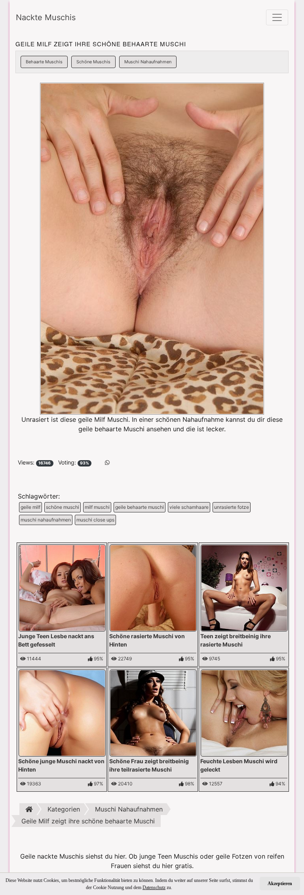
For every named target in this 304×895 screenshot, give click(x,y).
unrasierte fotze (231, 507)
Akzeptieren (280, 883)
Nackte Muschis (46, 17)
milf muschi (97, 507)
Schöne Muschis (93, 61)
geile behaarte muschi (139, 507)
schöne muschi (62, 507)
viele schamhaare (189, 507)
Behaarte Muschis (44, 61)
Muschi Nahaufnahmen (147, 61)
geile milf (30, 507)
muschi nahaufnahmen (46, 520)
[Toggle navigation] (277, 17)
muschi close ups (95, 520)
